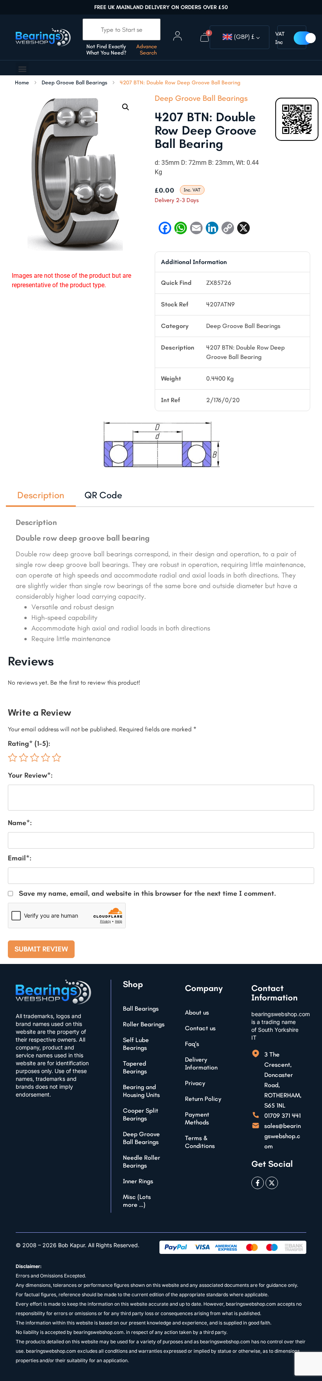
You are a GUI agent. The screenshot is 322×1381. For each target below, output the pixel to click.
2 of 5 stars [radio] (23, 757)
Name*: (20, 822)
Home (22, 83)
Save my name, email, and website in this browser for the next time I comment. (147, 893)
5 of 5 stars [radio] (56, 757)
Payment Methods (197, 1118)
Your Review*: (30, 775)
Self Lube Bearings (136, 1043)
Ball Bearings (141, 1008)
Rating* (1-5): (29, 743)
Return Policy (203, 1098)
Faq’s (192, 1044)
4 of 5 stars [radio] (45, 757)
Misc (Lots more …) (137, 1200)
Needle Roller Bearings (141, 1161)
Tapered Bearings (135, 1067)
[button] (22, 68)
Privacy (195, 1083)
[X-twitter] (271, 1183)
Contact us (200, 1028)
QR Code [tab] (103, 495)
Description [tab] (40, 495)
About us (197, 1012)
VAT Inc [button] (280, 38)
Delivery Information (201, 1063)
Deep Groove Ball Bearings (74, 83)
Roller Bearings (144, 1024)
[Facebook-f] (257, 1183)
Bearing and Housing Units (141, 1091)
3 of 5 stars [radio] (34, 757)
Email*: (19, 858)
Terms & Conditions (200, 1142)
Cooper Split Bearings (140, 1114)
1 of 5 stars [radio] (12, 757)
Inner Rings (138, 1181)
